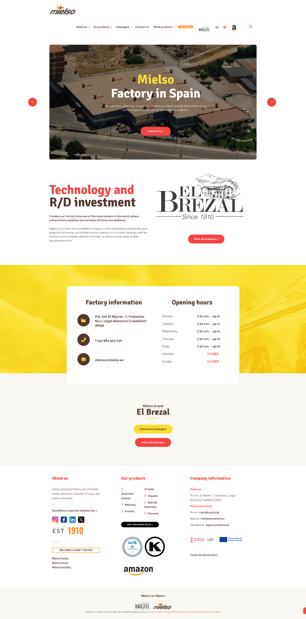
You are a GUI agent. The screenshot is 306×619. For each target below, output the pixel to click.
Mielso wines (60, 563)
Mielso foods (60, 558)
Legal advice (203, 612)
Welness (130, 504)
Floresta (153, 513)
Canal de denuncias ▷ (204, 555)
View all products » (206, 239)
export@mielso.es (217, 525)
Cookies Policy (156, 612)
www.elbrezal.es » (153, 442)
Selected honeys (127, 496)
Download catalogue (153, 429)
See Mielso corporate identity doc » (75, 510)
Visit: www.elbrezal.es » (140, 524)
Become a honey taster (76, 550)
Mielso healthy (61, 567)
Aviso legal (215, 612)
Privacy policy (179, 612)
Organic (153, 496)
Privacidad (191, 612)
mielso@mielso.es (212, 518)
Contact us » (156, 131)
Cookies (167, 612)
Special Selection (150, 504)
